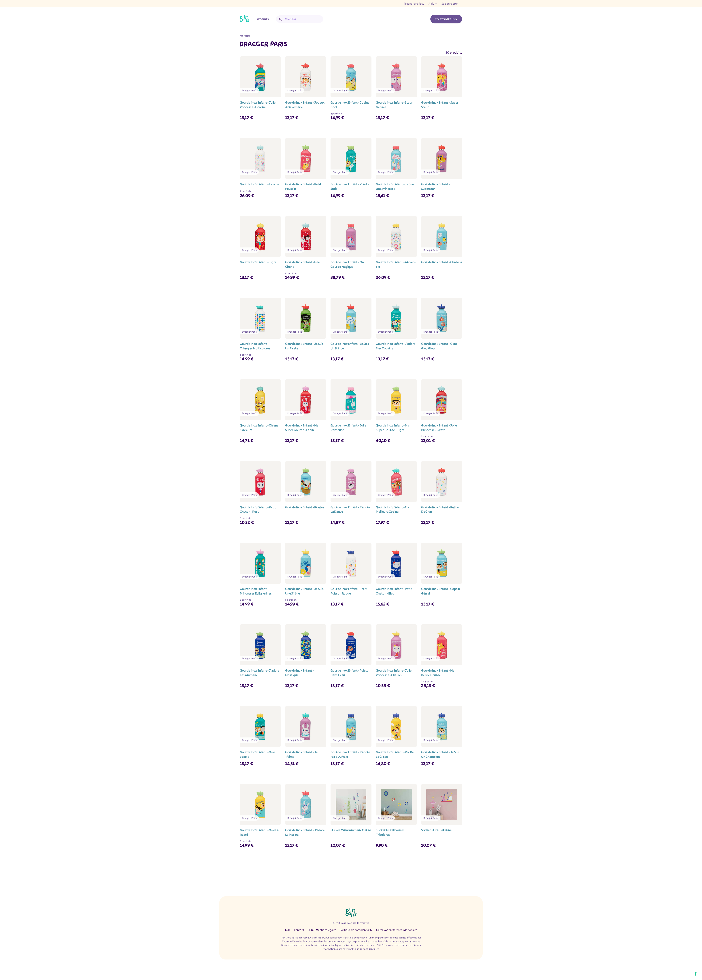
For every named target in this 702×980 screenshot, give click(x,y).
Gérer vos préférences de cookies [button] (396, 930)
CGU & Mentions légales (322, 930)
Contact (299, 930)
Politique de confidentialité (356, 930)
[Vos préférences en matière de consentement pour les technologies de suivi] (695, 973)
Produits (262, 19)
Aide (431, 3)
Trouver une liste (414, 3)
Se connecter (449, 3)
